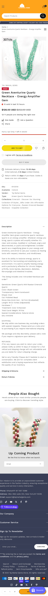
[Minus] (5, 140)
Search (6, 564)
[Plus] (43, 140)
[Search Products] (43, 15)
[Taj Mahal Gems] (24, 6)
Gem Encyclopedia (24, 569)
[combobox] (24, 16)
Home (4, 27)
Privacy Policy (9, 566)
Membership (39, 564)
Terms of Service (38, 566)
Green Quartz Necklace (22, 196)
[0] (44, 6)
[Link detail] (1, 502)
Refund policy (7, 569)
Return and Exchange (21, 564)
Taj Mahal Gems (9, 85)
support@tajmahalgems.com (15, 497)
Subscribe (41, 546)
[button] (42, 58)
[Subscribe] (40, 464)
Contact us (22, 566)
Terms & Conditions (24, 155)
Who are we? (41, 569)
